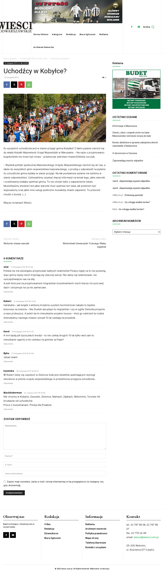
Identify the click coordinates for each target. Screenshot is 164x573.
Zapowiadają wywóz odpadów (127, 160)
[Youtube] (139, 27)
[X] (14, 84)
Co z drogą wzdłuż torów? (137, 202)
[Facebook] (132, 27)
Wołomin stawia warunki (16, 243)
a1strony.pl (104, 569)
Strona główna (10, 58)
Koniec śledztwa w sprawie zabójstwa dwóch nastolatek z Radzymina (135, 144)
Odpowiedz (8, 292)
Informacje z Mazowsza (124, 126)
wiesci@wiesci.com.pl (146, 537)
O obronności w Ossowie (125, 153)
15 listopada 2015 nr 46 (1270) (33, 58)
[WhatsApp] (29, 84)
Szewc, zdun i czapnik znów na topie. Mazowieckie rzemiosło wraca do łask (131, 134)
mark (115, 181)
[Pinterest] (21, 84)
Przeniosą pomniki (133, 195)
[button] (149, 27)
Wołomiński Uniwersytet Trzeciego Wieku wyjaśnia (84, 245)
